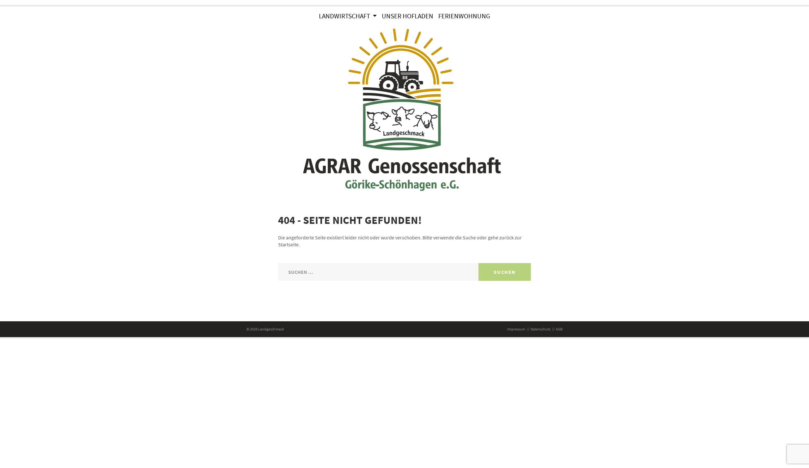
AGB (559, 329)
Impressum (516, 329)
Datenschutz (540, 329)
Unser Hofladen (407, 16)
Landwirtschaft (345, 16)
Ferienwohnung (464, 16)
